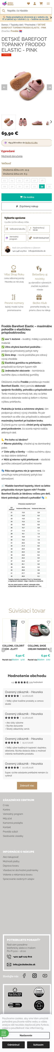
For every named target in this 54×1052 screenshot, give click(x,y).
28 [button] (42, 180)
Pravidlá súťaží (10, 831)
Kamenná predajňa (13, 823)
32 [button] (27, 186)
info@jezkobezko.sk (37, 251)
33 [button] (34, 186)
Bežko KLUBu (31, 143)
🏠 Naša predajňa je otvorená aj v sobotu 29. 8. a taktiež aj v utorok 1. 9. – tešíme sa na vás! (25, 18)
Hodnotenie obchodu (27, 676)
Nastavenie (26, 1035)
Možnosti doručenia (11, 156)
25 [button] (19, 180)
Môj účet (7, 818)
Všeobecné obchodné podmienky (20, 870)
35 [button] (49, 186)
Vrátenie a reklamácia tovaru (17, 874)
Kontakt (7, 827)
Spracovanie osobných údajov (18, 879)
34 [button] (42, 186)
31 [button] (19, 186)
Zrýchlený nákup (28, 206)
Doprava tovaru (11, 865)
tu (42, 1028)
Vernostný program (13, 814)
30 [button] (12, 186)
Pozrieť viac (7, 660)
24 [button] (12, 180)
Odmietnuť (13, 1044)
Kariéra (6, 809)
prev (3, 649)
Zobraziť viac (27, 785)
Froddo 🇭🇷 (16, 31)
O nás (6, 805)
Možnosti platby (11, 861)
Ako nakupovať (10, 857)
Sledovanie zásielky (13, 836)
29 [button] (4, 186)
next (51, 649)
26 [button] (27, 180)
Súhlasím (38, 1044)
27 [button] (34, 180)
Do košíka (28, 197)
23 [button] (4, 180)
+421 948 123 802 (19, 251)
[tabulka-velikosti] (27, 545)
